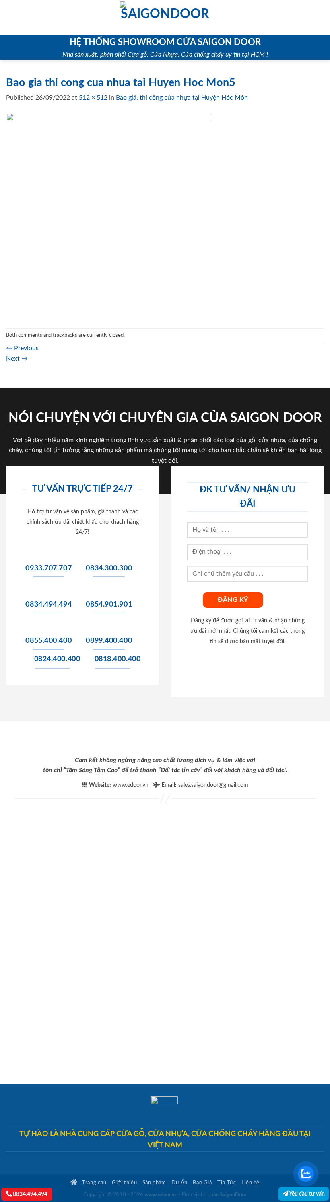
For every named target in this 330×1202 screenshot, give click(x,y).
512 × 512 (93, 97)
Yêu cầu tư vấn (306, 1194)
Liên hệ (250, 1183)
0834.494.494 (29, 1194)
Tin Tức (226, 1183)
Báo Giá (202, 1183)
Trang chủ (94, 1183)
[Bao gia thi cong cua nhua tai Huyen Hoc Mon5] (109, 215)
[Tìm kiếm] (321, 17)
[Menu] (11, 17)
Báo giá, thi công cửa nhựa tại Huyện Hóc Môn (182, 97)
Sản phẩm (154, 1183)
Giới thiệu (124, 1183)
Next (17, 358)
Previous (22, 348)
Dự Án (179, 1183)
